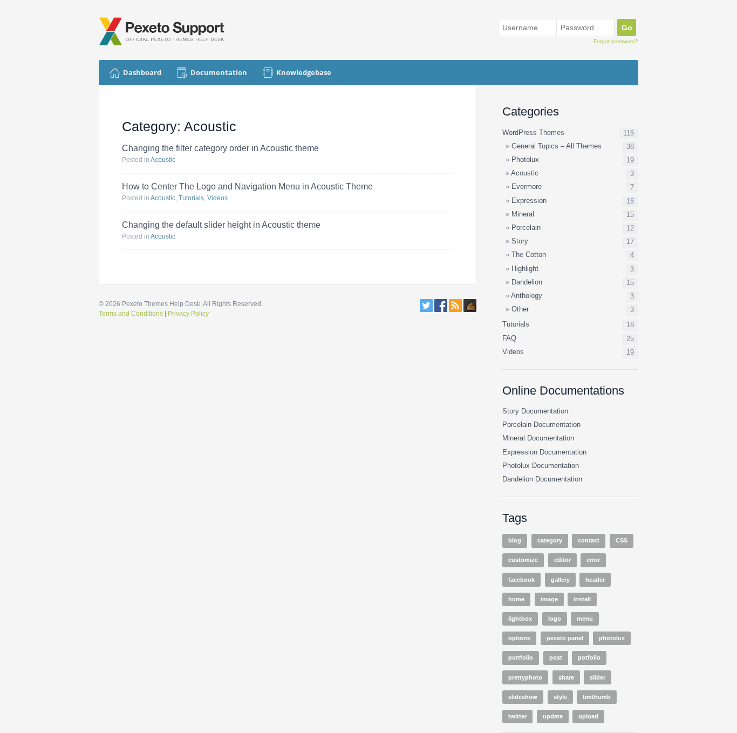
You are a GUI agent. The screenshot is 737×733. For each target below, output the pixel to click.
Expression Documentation (544, 452)
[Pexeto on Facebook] (440, 310)
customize (523, 559)
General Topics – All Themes (556, 146)
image (549, 599)
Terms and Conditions (131, 313)
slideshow (522, 697)
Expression (529, 201)
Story (519, 241)
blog (514, 540)
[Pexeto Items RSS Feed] (456, 310)
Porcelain (526, 228)
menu (585, 618)
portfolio (520, 657)
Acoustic (163, 160)
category (549, 540)
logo (554, 618)
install (582, 599)
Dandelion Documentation (542, 479)
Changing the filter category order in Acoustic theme (220, 148)
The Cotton (528, 255)
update (553, 716)
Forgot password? (615, 41)
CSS (621, 540)
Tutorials (191, 198)
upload (588, 716)
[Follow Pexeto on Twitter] (426, 310)
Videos (217, 198)
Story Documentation (535, 411)
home (516, 599)
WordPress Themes (533, 133)
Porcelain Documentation (541, 425)
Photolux (525, 160)
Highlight (524, 269)
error (593, 559)
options (519, 638)
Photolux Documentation (540, 466)
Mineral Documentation (538, 438)
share (566, 677)
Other (520, 309)
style (560, 697)
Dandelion (526, 282)
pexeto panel (565, 638)
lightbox (520, 618)
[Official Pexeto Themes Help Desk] (167, 31)
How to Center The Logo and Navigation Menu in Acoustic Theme (247, 186)
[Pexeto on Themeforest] (469, 310)
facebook (521, 579)
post (555, 657)
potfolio (589, 657)
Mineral (522, 214)
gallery (560, 579)
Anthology (526, 296)
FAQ (509, 338)
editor (562, 559)
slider (597, 677)
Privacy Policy (188, 313)
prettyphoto (525, 677)
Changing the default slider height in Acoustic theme (221, 224)
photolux (612, 638)
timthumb (597, 697)
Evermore (526, 187)
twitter (517, 716)
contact (588, 540)
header (595, 579)
